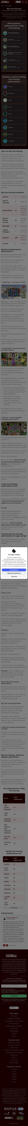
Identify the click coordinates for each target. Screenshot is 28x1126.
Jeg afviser (14, 576)
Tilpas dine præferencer (14, 573)
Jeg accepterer (14, 570)
